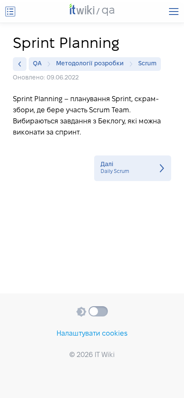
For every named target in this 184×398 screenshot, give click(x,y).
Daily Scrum (132, 168)
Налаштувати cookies (92, 334)
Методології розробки (90, 64)
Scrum (147, 64)
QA (37, 64)
